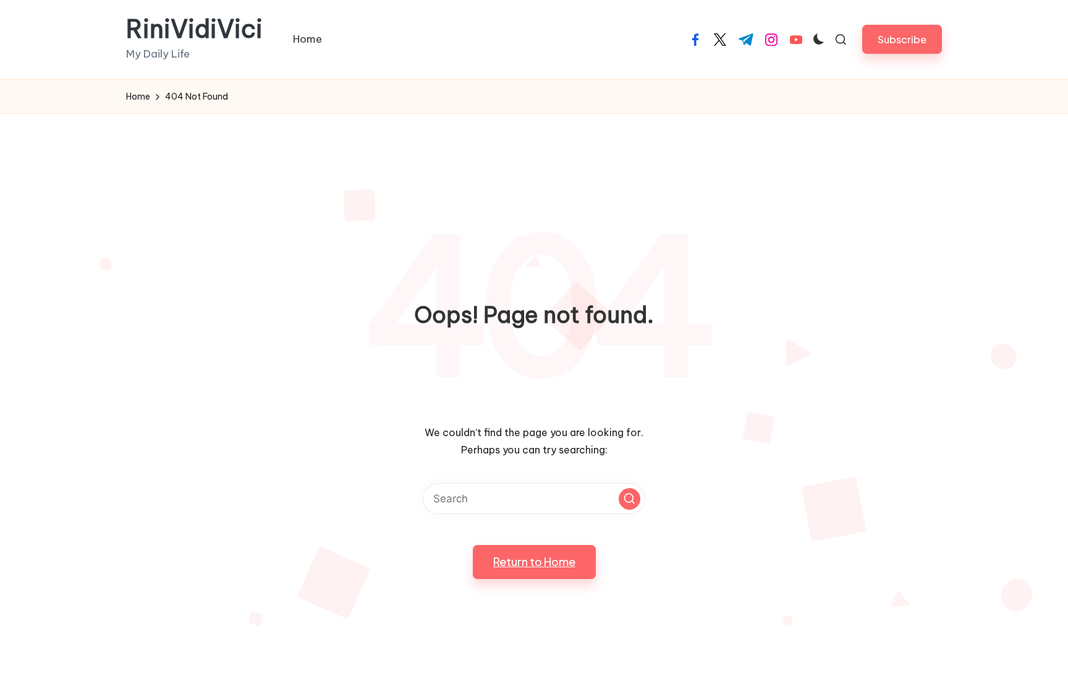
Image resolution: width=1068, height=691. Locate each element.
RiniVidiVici (194, 29)
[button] (902, 39)
